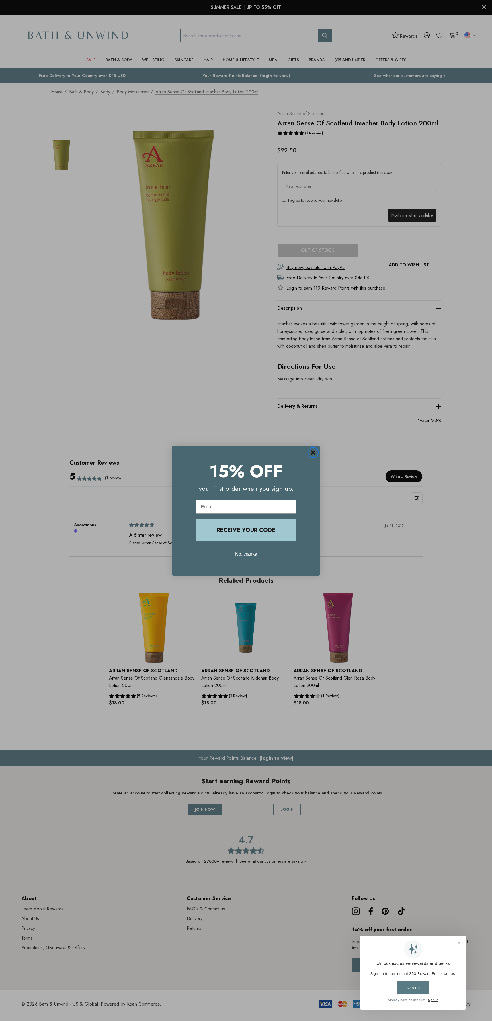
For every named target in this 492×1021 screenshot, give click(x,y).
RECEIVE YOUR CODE (246, 530)
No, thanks (246, 554)
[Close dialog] (313, 452)
